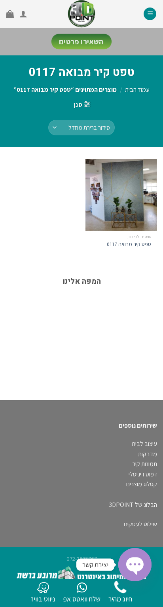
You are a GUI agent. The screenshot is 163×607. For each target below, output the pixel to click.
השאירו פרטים (81, 42)
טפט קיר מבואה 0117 (129, 244)
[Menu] (150, 14)
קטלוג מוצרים (141, 484)
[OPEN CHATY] (135, 564)
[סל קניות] (10, 14)
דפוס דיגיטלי (143, 474)
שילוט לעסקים (140, 524)
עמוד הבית (137, 89)
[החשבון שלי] (23, 14)
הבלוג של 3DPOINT (133, 505)
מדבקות (147, 454)
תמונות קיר (145, 464)
